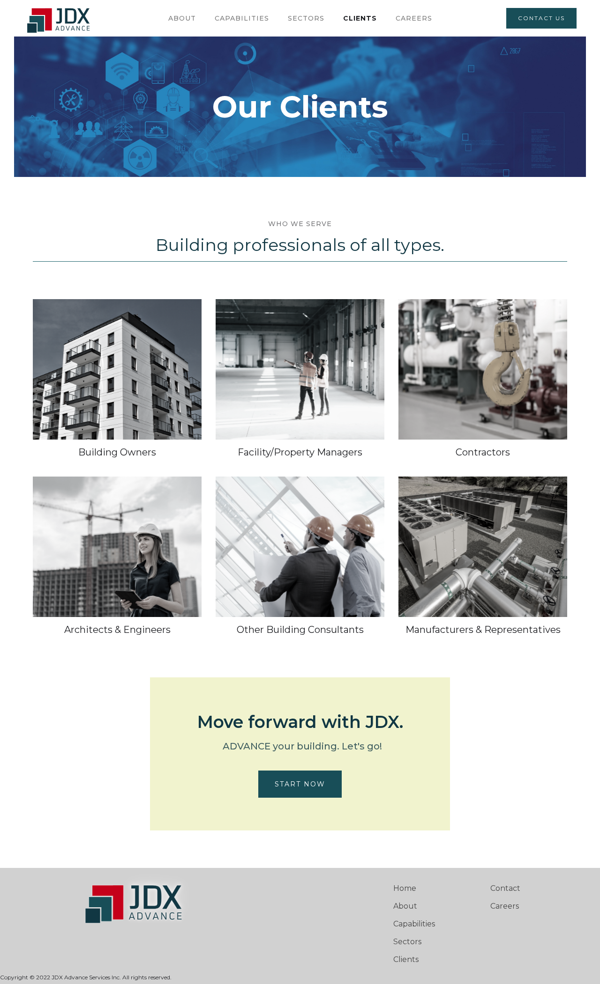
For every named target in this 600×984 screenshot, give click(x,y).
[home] (60, 18)
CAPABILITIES (242, 18)
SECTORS (306, 18)
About (182, 18)
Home (404, 888)
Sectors (407, 941)
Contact (505, 888)
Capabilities (414, 923)
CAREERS (414, 18)
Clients (406, 959)
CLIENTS (360, 18)
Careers (504, 906)
